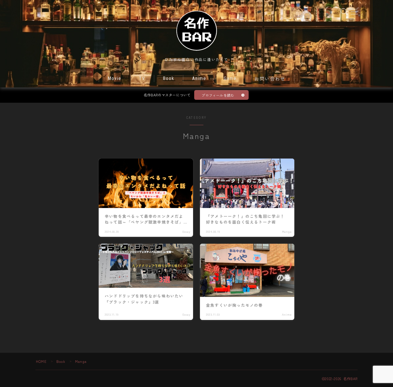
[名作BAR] (196, 30)
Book (168, 78)
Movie (115, 78)
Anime (199, 78)
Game (230, 78)
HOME (41, 361)
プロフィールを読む (218, 95)
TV (142, 78)
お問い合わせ (270, 79)
